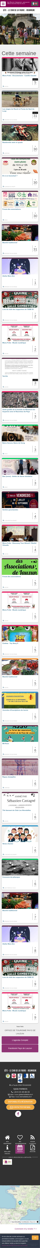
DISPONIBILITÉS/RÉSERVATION (20, 1102)
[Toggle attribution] (37, 1222)
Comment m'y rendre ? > (26, 1229)
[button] (20, 72)
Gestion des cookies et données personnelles (15, 1245)
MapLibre (33, 1222)
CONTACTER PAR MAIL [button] (22, 1107)
